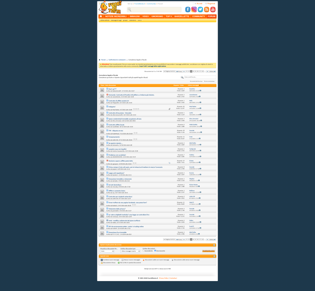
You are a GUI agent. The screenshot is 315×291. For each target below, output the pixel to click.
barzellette (181, 16)
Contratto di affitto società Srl (119, 101)
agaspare (115, 164)
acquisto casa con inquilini (117, 149)
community (198, 16)
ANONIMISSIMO (117, 157)
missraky (115, 187)
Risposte (176, 85)
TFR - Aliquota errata (116, 131)
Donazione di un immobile (117, 232)
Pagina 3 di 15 (170, 71)
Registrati (211, 3)
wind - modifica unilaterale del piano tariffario (124, 221)
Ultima (212, 71)
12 (183, 202)
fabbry (114, 222)
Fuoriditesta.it (139, 4)
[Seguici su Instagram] (194, 12)
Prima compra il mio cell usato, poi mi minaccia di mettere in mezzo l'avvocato (135, 167)
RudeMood (115, 134)
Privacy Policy (163, 278)
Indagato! (112, 107)
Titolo (102, 85)
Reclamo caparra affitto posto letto (121, 161)
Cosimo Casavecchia (118, 151)
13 (203, 71)
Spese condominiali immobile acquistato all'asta (125, 119)
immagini (135, 16)
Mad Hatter (115, 110)
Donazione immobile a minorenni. (120, 179)
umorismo (157, 16)
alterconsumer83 (117, 115)
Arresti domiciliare (115, 185)
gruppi (125, 20)
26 (183, 106)
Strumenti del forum (195, 81)
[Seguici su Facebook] (188, 12)
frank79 (114, 228)
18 (183, 130)
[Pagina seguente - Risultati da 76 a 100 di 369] (207, 71)
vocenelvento (116, 97)
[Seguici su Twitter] (200, 12)
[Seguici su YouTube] (213, 12)
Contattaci (173, 278)
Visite (182, 85)
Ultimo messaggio (193, 85)
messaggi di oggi (116, 20)
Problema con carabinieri (117, 155)
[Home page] (100, 16)
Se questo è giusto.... (116, 143)
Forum (103, 60)
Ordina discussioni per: (128, 249)
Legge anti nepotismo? (116, 173)
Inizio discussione (110, 85)
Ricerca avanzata (208, 81)
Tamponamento (114, 137)
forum (211, 16)
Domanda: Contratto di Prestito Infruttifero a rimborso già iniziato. (131, 95)
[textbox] (200, 77)
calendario (132, 20)
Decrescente (160, 251)
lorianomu (115, 145)
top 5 (169, 16)
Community (151, 4)
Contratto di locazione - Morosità (120, 113)
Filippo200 (115, 103)
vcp (113, 193)
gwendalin (115, 211)
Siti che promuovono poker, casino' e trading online (126, 227)
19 (183, 161)
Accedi (199, 3)
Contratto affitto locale (116, 125)
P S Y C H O (115, 234)
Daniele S (115, 175)
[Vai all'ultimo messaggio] (200, 91)
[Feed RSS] (207, 12)
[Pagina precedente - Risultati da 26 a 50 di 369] (184, 71)
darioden (115, 181)
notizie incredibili (115, 16)
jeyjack (114, 169)
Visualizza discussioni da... (109, 249)
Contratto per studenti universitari (120, 197)
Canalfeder (115, 127)
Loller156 (115, 140)
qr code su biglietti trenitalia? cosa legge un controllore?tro (129, 215)
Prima (180, 71)
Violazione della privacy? (117, 209)
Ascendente (148, 251)
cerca (139, 20)
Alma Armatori (116, 121)
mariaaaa (115, 217)
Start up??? (112, 89)
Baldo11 (114, 205)
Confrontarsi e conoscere (117, 60)
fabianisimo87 (116, 91)
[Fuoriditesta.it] (110, 7)
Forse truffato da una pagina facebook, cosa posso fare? (128, 203)
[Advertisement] (157, 41)
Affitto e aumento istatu (117, 191)
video (145, 16)
